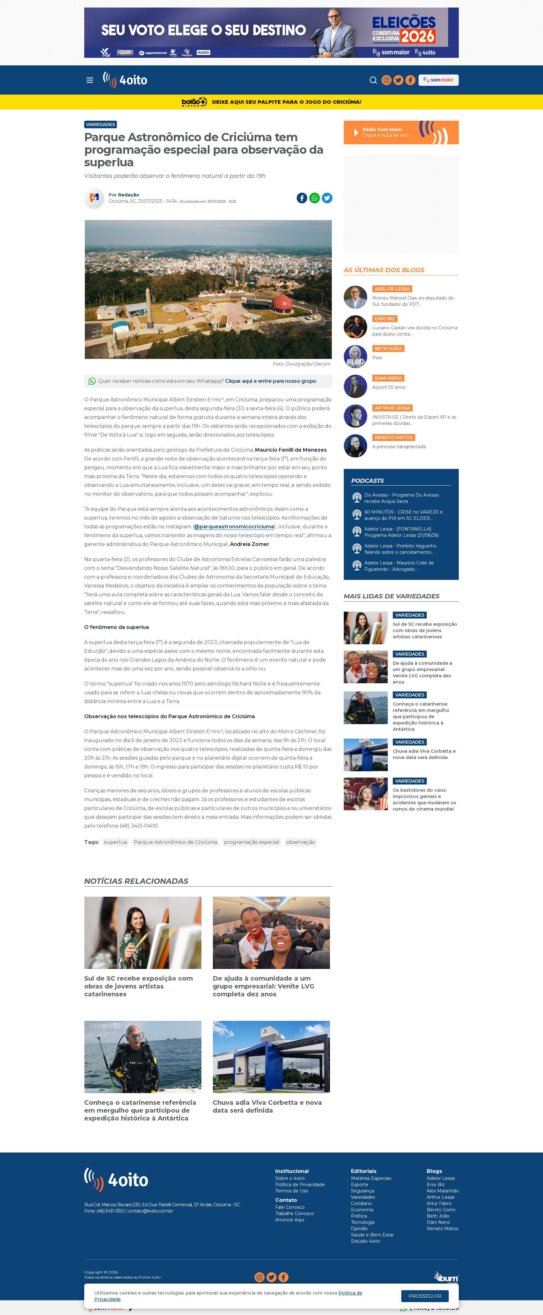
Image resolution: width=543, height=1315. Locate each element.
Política (359, 1216)
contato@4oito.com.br (150, 1211)
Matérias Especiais (371, 1178)
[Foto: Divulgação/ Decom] (208, 289)
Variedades (100, 124)
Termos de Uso (291, 1191)
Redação (128, 195)
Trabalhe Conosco (294, 1213)
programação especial (251, 842)
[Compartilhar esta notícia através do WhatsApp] (314, 198)
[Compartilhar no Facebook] (302, 198)
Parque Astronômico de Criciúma (175, 842)
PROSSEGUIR (425, 1296)
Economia (362, 1210)
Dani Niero (438, 1222)
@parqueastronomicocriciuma (234, 527)
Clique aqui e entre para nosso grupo (270, 381)
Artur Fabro (439, 1203)
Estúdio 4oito (365, 1241)
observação (300, 842)
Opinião (359, 1228)
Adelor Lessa (441, 1178)
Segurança (362, 1191)
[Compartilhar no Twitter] (327, 198)
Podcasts (367, 480)
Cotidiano (361, 1203)
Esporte (359, 1184)
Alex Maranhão (443, 1191)
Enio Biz (436, 1184)
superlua (115, 842)
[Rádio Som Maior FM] (439, 80)
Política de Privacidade (300, 1184)
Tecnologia (363, 1222)
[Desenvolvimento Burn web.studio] (446, 1277)
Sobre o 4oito (290, 1178)
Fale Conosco (290, 1207)
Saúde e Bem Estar (372, 1235)
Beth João (438, 1216)
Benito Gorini (441, 1210)
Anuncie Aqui (289, 1220)
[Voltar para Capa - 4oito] (153, 80)
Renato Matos (442, 1228)
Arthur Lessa (440, 1197)
